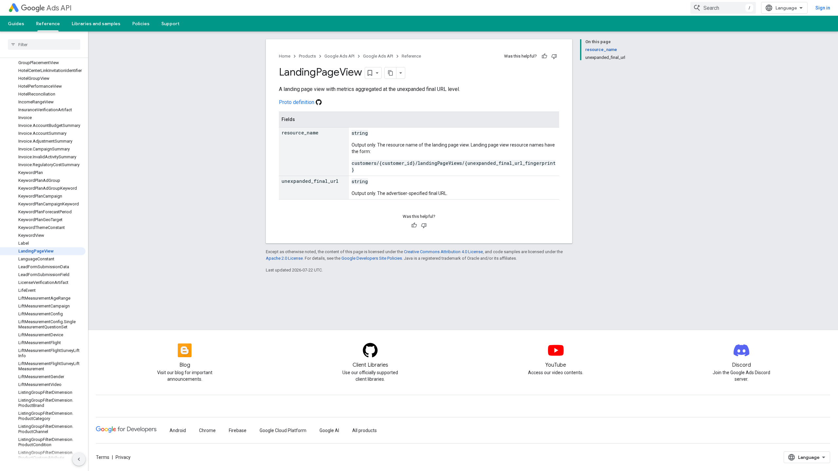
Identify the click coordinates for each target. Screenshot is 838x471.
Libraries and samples (96, 23)
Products (307, 56)
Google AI (329, 430)
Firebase (237, 430)
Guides (16, 23)
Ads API (59, 8)
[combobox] (723, 8)
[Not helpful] (554, 56)
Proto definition (297, 102)
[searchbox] (44, 44)
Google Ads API (339, 56)
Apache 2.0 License (284, 258)
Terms (102, 457)
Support (170, 23)
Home (284, 56)
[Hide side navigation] (78, 459)
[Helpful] (544, 56)
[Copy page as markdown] (390, 72)
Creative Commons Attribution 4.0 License (443, 251)
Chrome (207, 430)
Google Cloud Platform (283, 430)
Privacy (123, 457)
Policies (141, 23)
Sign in (822, 7)
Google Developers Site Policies (371, 258)
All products (364, 430)
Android (178, 430)
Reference (48, 23)
